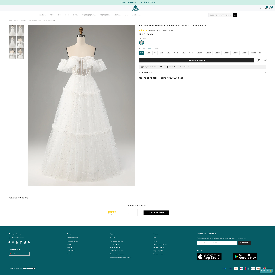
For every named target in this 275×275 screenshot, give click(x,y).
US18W (208, 53)
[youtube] (17, 243)
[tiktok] (25, 243)
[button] (143, 30)
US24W (235, 53)
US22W (226, 53)
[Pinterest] (21, 243)
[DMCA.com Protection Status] (29, 268)
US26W (244, 53)
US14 (184, 53)
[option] (81, 105)
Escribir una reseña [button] (156, 213)
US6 (155, 53)
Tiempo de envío (174, 67)
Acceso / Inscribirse (261, 8)
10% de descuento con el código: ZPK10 (138, 2)
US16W (199, 53)
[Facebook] (9, 243)
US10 (169, 53)
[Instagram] (13, 243)
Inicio (10, 20)
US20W (217, 53)
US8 (161, 53)
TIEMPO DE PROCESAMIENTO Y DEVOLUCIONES (161, 78)
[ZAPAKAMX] (136, 8)
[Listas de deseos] (259, 60)
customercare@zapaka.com (17, 237)
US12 (176, 53)
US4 (148, 53)
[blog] (29, 243)
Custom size (256, 53)
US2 (141, 53)
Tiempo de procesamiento (151, 67)
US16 (191, 53)
